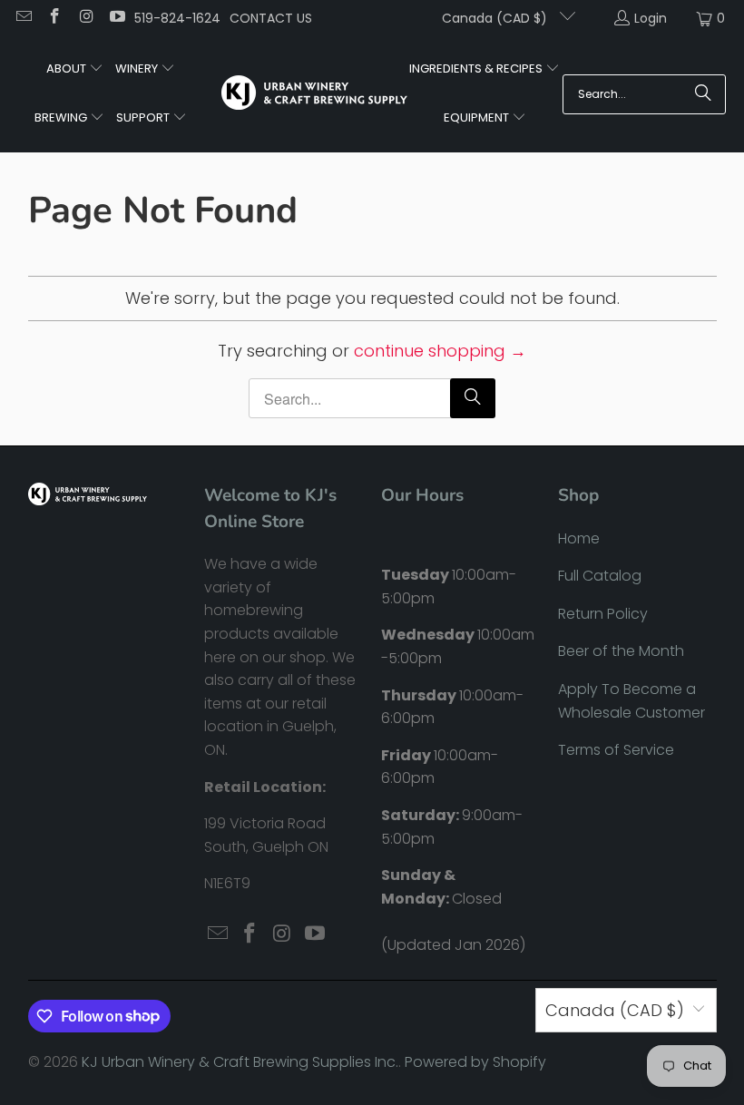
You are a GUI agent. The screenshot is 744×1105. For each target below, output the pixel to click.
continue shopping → (440, 350)
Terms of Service (616, 749)
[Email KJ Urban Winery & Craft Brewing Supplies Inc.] (23, 18)
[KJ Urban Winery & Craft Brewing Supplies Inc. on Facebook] (54, 18)
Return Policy (603, 613)
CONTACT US (271, 18)
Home (579, 538)
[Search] (703, 94)
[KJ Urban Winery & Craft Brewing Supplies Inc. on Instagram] (85, 18)
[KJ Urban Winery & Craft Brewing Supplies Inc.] (314, 94)
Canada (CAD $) (496, 18)
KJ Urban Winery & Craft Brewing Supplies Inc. (240, 1061)
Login (650, 18)
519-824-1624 (177, 18)
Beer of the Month (621, 651)
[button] (74, 69)
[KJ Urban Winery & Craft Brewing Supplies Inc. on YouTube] (117, 18)
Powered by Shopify (475, 1061)
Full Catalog (599, 575)
